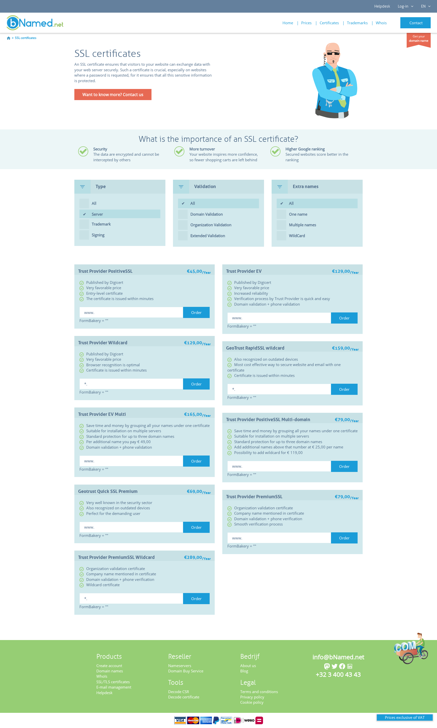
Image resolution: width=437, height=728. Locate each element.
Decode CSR (178, 691)
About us (248, 665)
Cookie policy (252, 702)
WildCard (297, 235)
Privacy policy (252, 696)
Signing (98, 234)
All (94, 203)
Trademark (101, 223)
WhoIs (101, 676)
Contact (416, 22)
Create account (109, 665)
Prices (306, 22)
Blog (244, 670)
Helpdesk (382, 6)
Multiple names (302, 224)
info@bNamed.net (338, 657)
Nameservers (179, 665)
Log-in (403, 6)
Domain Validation (206, 214)
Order (196, 312)
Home (287, 22)
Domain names (109, 670)
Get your (418, 38)
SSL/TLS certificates (113, 681)
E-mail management (113, 687)
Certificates (329, 22)
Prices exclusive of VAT (405, 717)
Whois (381, 22)
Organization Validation (210, 224)
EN (423, 6)
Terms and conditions (259, 691)
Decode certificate (183, 696)
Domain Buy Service (185, 670)
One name (298, 214)
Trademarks (357, 22)
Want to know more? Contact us (112, 94)
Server (97, 214)
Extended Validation (207, 235)
